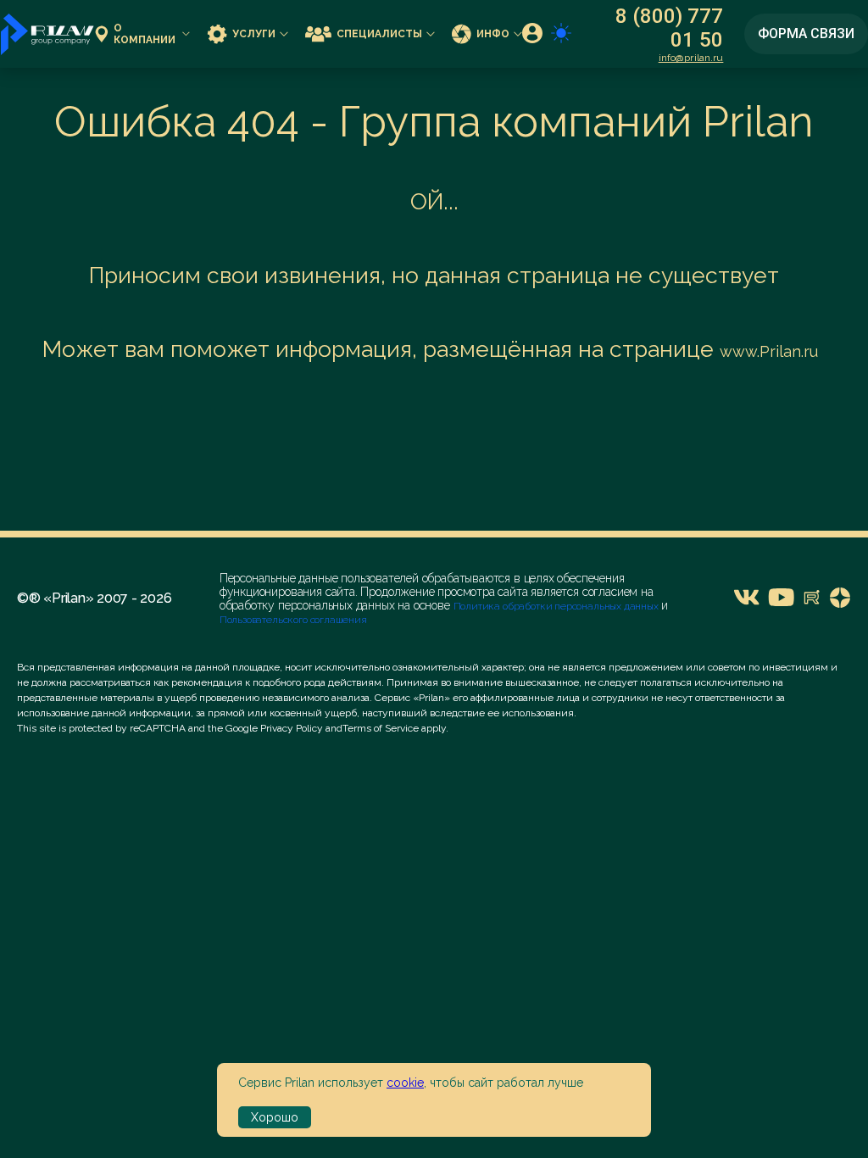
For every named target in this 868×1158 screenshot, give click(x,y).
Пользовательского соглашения (293, 620)
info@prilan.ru (691, 58)
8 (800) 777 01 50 (669, 28)
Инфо (492, 34)
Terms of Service (380, 728)
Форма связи (806, 33)
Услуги (253, 34)
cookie (405, 1082)
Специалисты (379, 34)
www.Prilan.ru (769, 351)
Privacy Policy (291, 728)
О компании (144, 34)
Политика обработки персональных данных (557, 606)
